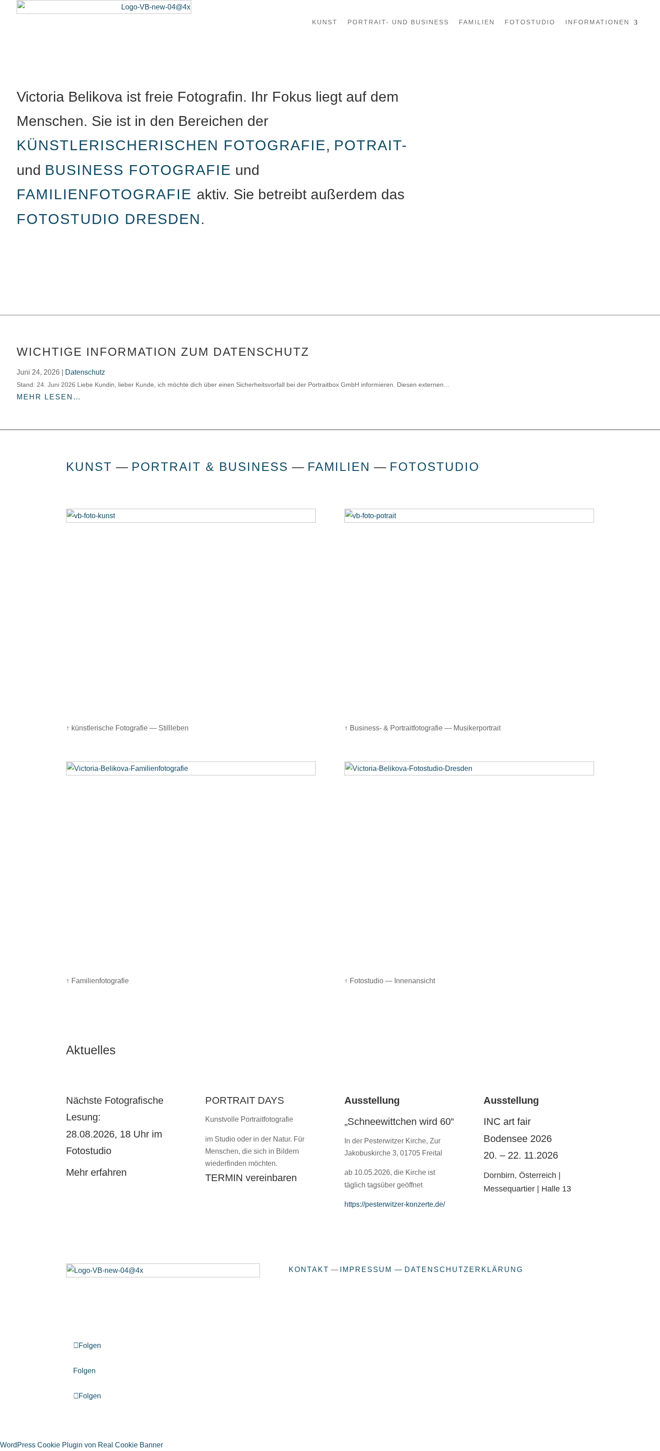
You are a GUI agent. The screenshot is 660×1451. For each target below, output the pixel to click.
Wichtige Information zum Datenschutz (163, 351)
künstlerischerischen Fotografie (171, 145)
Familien (477, 22)
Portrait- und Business (398, 22)
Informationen (597, 22)
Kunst (325, 22)
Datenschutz (85, 372)
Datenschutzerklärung (464, 1269)
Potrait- (371, 145)
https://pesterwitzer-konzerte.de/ (394, 1204)
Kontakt (309, 1269)
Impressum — (371, 1269)
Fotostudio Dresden (109, 219)
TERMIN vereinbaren (251, 1177)
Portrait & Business (210, 467)
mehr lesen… (49, 397)
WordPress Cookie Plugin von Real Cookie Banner (81, 1445)
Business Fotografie (138, 170)
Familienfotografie (107, 194)
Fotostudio (530, 22)
